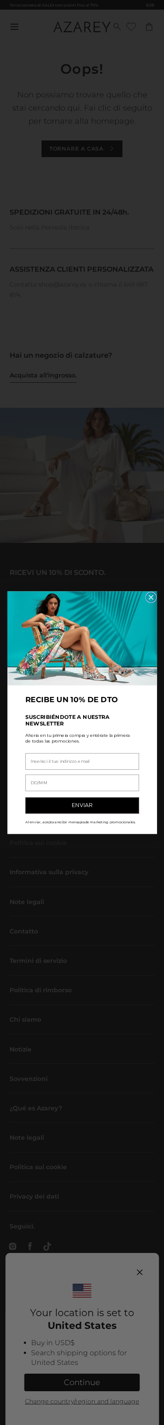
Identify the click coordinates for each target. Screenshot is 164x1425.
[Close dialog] (151, 597)
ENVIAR (82, 805)
